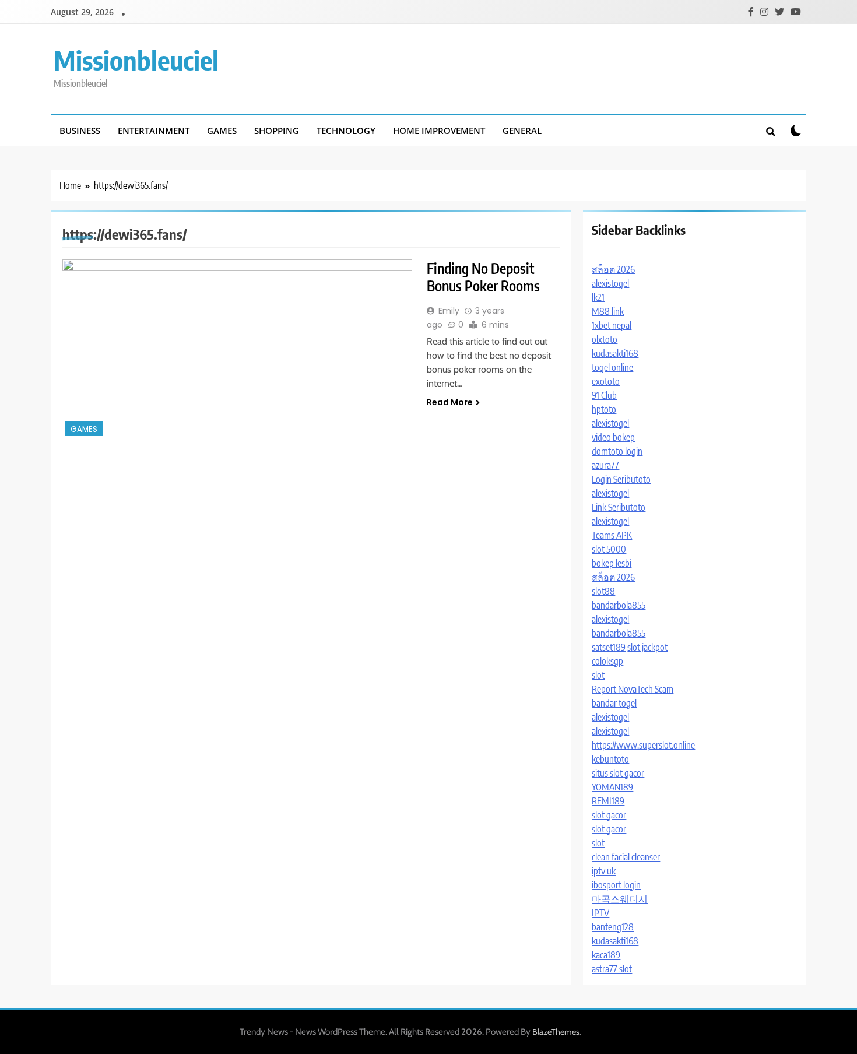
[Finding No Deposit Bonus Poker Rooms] (237, 349)
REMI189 (608, 801)
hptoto (604, 409)
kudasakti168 (615, 353)
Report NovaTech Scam (632, 689)
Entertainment (153, 130)
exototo (606, 381)
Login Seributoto (621, 479)
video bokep (613, 437)
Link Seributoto (618, 507)
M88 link (608, 311)
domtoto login (617, 451)
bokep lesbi (611, 563)
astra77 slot (612, 969)
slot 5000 (609, 549)
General (522, 130)
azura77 (605, 465)
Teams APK (612, 535)
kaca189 (606, 955)
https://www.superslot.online (643, 745)
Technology (346, 130)
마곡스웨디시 (620, 899)
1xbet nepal (611, 325)
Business (79, 130)
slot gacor (609, 815)
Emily (448, 311)
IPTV (600, 913)
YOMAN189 (612, 787)
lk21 (598, 297)
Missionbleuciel (136, 60)
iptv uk (604, 871)
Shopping (276, 130)
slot (598, 675)
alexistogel (610, 283)
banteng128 (613, 927)
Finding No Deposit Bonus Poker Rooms (483, 276)
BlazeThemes (555, 1032)
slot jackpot (647, 647)
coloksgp (607, 661)
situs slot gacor (618, 773)
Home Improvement (439, 130)
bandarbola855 (618, 605)
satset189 (609, 647)
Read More (450, 402)
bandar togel (614, 703)
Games (222, 130)
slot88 (603, 591)
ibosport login (616, 885)
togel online (612, 367)
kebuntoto (610, 759)
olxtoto (604, 339)
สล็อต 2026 (613, 269)
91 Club (604, 395)
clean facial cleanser (626, 857)
